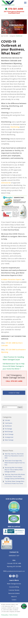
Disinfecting (14, 127)
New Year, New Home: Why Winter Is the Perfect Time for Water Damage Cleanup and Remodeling (15, 476)
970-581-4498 (15, 8)
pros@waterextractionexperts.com (16, 571)
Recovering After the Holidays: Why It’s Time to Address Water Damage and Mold (14, 470)
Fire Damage (8, 429)
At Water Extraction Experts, (11, 279)
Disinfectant (19, 36)
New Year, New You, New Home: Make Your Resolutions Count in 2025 (14, 456)
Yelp (13, 576)
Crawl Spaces (8, 423)
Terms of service (13, 615)
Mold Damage (9, 431)
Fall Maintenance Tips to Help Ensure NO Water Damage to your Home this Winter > (13, 366)
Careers (14, 600)
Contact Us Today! (14, 393)
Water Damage (9, 440)
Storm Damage (9, 434)
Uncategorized (9, 437)
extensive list (6, 183)
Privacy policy (4, 615)
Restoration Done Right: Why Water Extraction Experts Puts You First (15, 463)
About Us (14, 596)
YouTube (17, 576)
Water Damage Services (14, 584)
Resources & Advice (14, 593)
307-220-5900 (10, 350)
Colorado (7, 420)
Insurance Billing (14, 587)
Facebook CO (10, 576)
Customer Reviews (14, 590)
